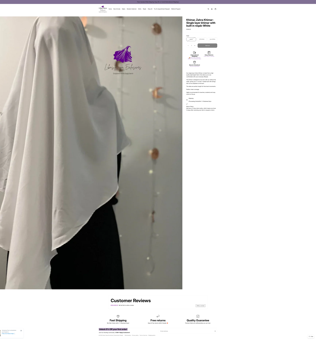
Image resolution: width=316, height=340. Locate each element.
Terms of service (143, 335)
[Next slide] (181, 153)
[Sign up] (215, 331)
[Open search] (208, 9)
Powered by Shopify (118, 335)
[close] (314, 1)
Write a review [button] (200, 305)
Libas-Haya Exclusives (108, 335)
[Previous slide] (1, 153)
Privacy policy (135, 335)
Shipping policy (151, 335)
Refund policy (128, 335)
